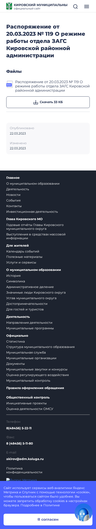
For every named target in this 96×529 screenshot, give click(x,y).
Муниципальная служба (26, 352)
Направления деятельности (29, 323)
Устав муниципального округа (31, 298)
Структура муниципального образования (40, 347)
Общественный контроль (28, 397)
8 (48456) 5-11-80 (19, 443)
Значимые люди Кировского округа (36, 292)
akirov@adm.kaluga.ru (25, 459)
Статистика (15, 341)
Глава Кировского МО (24, 219)
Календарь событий (22, 251)
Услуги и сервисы (21, 262)
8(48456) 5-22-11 (18, 428)
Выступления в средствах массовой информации (36, 236)
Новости (13, 195)
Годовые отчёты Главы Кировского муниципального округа (35, 227)
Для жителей (17, 246)
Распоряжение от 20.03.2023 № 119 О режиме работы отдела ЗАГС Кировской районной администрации (52, 86)
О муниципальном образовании (33, 183)
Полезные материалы (24, 257)
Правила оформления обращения (35, 388)
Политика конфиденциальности (24, 470)
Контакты (14, 206)
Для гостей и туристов (25, 309)
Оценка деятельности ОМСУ (29, 409)
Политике (51, 505)
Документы (15, 364)
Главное (13, 178)
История (13, 276)
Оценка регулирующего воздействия (37, 375)
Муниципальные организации (31, 358)
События (13, 200)
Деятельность (17, 189)
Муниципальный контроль (28, 380)
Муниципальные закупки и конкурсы (36, 369)
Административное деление (30, 287)
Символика (15, 281)
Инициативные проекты (26, 403)
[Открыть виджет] (83, 512)
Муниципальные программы (30, 328)
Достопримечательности (27, 304)
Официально (17, 336)
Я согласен (48, 519)
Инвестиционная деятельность (32, 212)
